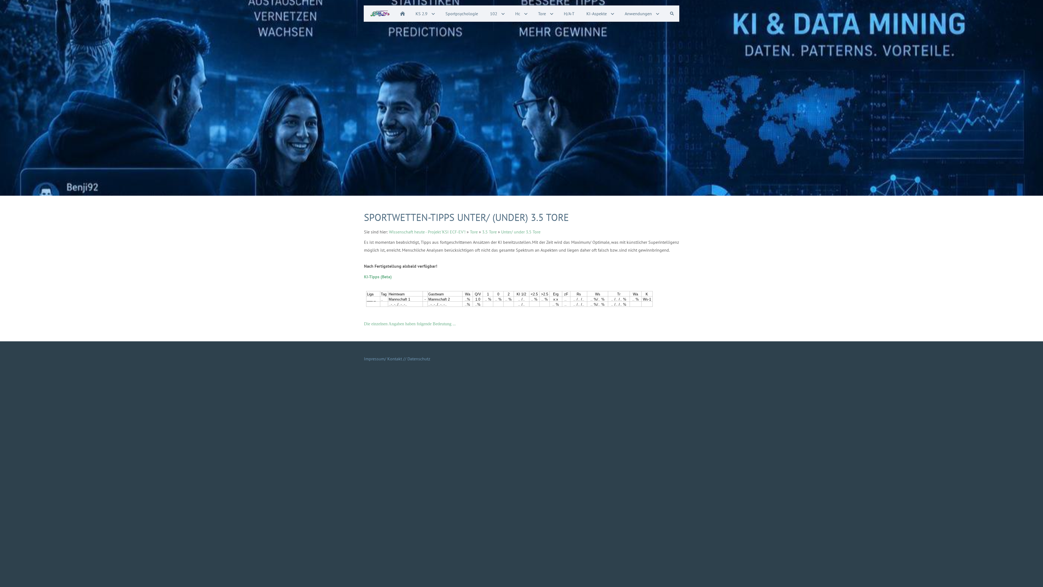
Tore (474, 232)
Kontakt (394, 358)
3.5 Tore (489, 232)
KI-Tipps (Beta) (378, 276)
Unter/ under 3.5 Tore (521, 232)
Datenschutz (418, 358)
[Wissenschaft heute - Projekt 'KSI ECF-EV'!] (402, 13)
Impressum (374, 358)
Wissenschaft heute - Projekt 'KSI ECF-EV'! (427, 232)
